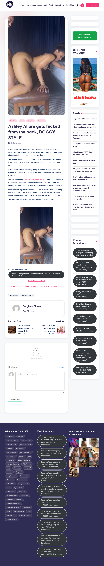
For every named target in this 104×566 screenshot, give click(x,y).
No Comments (16, 143)
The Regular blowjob (13, 507)
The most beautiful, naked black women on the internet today (84, 188)
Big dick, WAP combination (85, 119)
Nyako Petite (18, 488)
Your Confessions (25, 515)
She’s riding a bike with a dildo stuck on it (84, 178)
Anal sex (20, 436)
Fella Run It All (27, 464)
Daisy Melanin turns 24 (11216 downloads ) (84, 294)
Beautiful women (25, 444)
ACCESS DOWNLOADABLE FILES (49, 286)
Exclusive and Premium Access (84, 35)
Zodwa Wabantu (12, 519)
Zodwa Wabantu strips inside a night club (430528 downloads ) (50, 502)
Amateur (13, 121)
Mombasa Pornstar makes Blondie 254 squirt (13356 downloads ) (84, 280)
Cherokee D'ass (11, 452)
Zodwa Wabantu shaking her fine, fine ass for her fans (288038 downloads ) (52, 551)
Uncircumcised (19, 511)
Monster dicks (21, 480)
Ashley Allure (14, 295)
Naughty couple (23, 484)
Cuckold (21, 456)
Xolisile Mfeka (11, 515)
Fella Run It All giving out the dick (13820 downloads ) (84, 369)
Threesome (27, 507)
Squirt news (24, 495)
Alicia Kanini (10, 436)
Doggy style (10, 460)
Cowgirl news (11, 456)
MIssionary (10, 480)
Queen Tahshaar (12, 495)
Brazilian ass (20, 448)
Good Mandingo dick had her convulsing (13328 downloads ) (84, 266)
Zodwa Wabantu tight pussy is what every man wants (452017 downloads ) (51, 476)
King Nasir (19, 472)
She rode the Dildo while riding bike (83, 197)
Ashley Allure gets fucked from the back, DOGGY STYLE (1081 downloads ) (36, 275)
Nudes (9, 488)
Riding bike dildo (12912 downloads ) (84, 329)
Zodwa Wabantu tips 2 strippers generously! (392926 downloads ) (50, 464)
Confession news (25, 452)
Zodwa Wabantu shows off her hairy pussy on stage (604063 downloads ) (51, 526)
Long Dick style (11, 476)
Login (62, 367)
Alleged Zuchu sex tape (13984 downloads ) (83, 318)
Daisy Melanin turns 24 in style (84, 145)
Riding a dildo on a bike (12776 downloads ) (84, 340)
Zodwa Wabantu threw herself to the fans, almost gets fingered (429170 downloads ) (52, 490)
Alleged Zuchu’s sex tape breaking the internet (84, 170)
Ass (23, 440)
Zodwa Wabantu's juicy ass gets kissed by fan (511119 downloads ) (52, 453)
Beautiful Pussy (11, 444)
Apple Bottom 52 (12, 440)
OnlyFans (31, 121)
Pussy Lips (22, 492)
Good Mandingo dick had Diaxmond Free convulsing (84, 125)
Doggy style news (27, 295)
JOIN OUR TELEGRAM (36, 281)
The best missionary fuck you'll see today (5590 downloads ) (84, 252)
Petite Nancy (11, 492)
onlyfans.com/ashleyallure (33, 180)
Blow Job (9, 448)
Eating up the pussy (13, 464)
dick (29, 456)
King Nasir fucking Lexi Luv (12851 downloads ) (83, 306)
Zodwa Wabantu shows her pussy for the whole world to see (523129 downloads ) (51, 539)
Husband (9, 472)
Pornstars (41, 121)
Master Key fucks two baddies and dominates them (83, 207)
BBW (29, 440)
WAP (29, 511)
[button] (92, 5)
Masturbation (24, 476)
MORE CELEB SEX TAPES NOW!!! (23, 286)
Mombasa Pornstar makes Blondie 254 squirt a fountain (84, 135)
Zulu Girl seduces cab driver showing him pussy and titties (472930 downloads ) (51, 441)
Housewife (28, 468)
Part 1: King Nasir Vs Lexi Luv (84, 161)
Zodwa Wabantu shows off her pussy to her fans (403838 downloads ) (51, 513)
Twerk (9, 511)
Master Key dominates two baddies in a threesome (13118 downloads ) (83, 355)
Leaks (22, 121)
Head (8, 468)
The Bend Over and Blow (14, 499)
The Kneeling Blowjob (13, 503)
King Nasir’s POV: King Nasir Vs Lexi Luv (83, 153)
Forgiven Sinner (32, 306)
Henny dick (17, 468)
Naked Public (11, 484)
